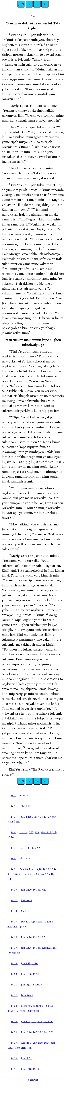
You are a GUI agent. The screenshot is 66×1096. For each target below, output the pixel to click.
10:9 (37, 832)
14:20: (14, 974)
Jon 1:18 (24, 848)
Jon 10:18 (26, 1069)
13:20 (15, 874)
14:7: (13, 848)
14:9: (13, 869)
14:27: (14, 1042)
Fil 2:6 (36, 874)
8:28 (39, 1021)
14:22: (14, 995)
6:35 (31, 832)
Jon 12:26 (25, 817)
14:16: (14, 937)
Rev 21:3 (34, 1011)
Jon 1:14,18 (35, 869)
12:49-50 (48, 1021)
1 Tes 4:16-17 (39, 817)
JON (21, 4)
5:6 (18, 952)
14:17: (14, 948)
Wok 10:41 (27, 995)
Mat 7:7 (25, 911)
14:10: (14, 889)
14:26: (14, 1032)
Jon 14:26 (26, 937)
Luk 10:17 (26, 900)
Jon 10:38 (26, 974)
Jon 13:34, (38, 921)
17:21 (43, 889)
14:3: (13, 817)
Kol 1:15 (45, 874)
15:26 (36, 937)
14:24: (14, 1021)
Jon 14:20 (26, 889)
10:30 (46, 869)
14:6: (13, 832)
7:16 (33, 1021)
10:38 (36, 889)
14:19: (14, 963)
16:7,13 (37, 1032)
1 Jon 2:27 (47, 1032)
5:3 (15, 926)
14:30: (14, 1058)
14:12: (14, 900)
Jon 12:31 (26, 1058)
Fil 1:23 (16, 821)
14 (37, 4)
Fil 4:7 (28, 1048)
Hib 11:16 (25, 806)
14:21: (14, 984)
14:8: (13, 858)
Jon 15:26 (26, 948)
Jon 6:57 (25, 963)
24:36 (47, 1042)
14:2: (13, 806)
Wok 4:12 (46, 832)
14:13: (14, 911)
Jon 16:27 (26, 984)
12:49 (36, 1069)
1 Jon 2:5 (38, 984)
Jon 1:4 (23, 832)
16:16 (34, 963)
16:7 (42, 937)
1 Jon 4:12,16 (21, 1011)
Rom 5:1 (19, 1048)
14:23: (14, 1006)
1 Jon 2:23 (35, 848)
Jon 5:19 (25, 1021)
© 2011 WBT (33, 1080)
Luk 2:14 (37, 1042)
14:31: (14, 1069)
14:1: (13, 795)
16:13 (36, 948)
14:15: (14, 921)
